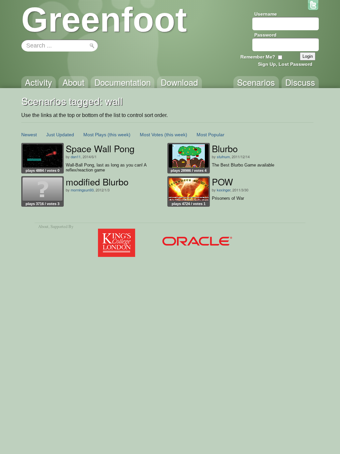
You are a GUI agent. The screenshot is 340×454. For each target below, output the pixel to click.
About (43, 226)
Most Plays (94, 134)
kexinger (223, 189)
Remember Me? (257, 56)
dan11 (76, 156)
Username (265, 14)
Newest (29, 134)
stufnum (223, 156)
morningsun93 (82, 189)
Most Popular (210, 134)
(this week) (119, 134)
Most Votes (151, 134)
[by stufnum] (188, 156)
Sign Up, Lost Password (285, 64)
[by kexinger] (188, 189)
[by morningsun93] (42, 189)
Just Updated (60, 134)
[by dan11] (42, 156)
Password (265, 35)
